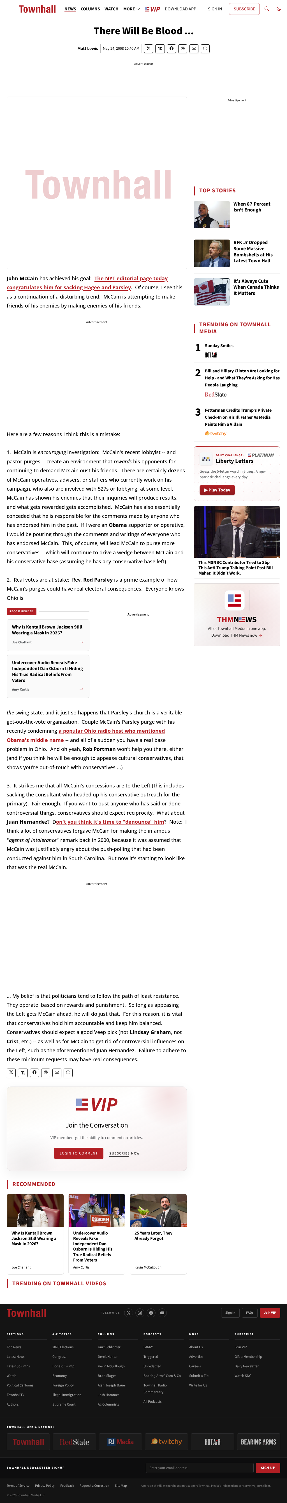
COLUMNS (90, 9)
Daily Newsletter (247, 1366)
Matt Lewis (87, 48)
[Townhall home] (26, 1313)
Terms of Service (18, 1485)
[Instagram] (139, 1312)
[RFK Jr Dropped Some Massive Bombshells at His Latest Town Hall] (212, 253)
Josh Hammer (108, 1394)
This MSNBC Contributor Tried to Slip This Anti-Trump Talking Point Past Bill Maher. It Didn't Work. (235, 568)
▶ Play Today (217, 490)
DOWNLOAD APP (180, 9)
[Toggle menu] (9, 9)
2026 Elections (62, 1347)
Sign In (230, 1312)
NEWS (70, 9)
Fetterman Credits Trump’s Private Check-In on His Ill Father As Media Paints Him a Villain (238, 417)
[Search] (267, 9)
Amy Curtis (81, 1267)
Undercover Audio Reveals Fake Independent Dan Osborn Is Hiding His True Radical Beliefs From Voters (92, 1246)
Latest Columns (18, 1366)
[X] (128, 1312)
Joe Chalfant (21, 1267)
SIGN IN (215, 9)
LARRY (148, 1347)
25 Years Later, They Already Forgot (153, 1236)
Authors (12, 1404)
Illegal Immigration (66, 1394)
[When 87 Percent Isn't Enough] (212, 215)
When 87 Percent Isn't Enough (251, 207)
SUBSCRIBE (244, 9)
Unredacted (152, 1366)
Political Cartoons (20, 1385)
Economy (59, 1375)
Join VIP (270, 1312)
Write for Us (198, 1385)
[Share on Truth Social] (160, 48)
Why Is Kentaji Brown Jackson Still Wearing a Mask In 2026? (33, 1238)
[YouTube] (162, 1312)
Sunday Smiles (219, 346)
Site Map (121, 1485)
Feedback (67, 1485)
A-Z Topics (62, 1334)
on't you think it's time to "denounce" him (110, 821)
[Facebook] (151, 1312)
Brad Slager (107, 1375)
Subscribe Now (124, 1153)
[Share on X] (148, 48)
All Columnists (108, 1404)
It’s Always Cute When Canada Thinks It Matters (256, 287)
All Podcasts (152, 1401)
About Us (196, 1347)
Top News (14, 1347)
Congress (59, 1356)
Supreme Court (63, 1404)
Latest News (15, 1356)
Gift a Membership (248, 1356)
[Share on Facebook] (171, 48)
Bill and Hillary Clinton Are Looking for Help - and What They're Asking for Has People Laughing (242, 378)
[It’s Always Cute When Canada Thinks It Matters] (212, 292)
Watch (11, 1375)
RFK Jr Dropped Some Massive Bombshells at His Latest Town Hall (253, 252)
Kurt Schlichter (109, 1347)
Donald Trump (63, 1366)
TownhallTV (15, 1394)
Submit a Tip (199, 1375)
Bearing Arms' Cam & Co (162, 1375)
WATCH (112, 9)
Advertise (196, 1356)
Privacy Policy (45, 1485)
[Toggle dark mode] (279, 9)
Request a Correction (94, 1485)
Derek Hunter (108, 1356)
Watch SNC (243, 1375)
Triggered (151, 1356)
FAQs (249, 1312)
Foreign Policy (63, 1385)
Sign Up (268, 1467)
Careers (195, 1366)
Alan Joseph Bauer (112, 1385)
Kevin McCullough (148, 1267)
